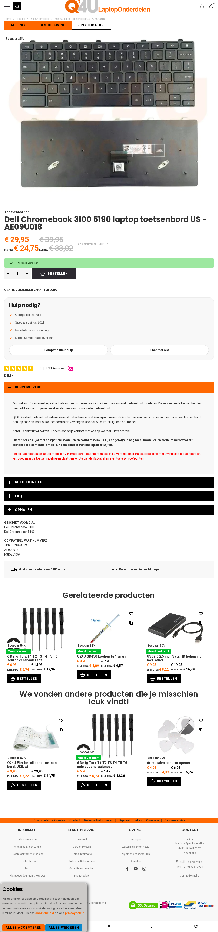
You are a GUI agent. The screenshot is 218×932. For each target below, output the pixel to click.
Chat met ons (159, 350)
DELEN (9, 375)
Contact (74, 820)
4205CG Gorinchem (189, 848)
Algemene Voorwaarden (90, 902)
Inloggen (136, 839)
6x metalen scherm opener (175, 737)
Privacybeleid (82, 875)
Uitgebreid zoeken (130, 820)
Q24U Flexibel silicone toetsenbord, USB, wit (36, 737)
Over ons (152, 820)
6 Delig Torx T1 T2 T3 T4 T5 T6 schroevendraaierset (36, 630)
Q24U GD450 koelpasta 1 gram (106, 630)
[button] (17, 6)
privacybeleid (75, 913)
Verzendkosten (82, 846)
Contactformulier (190, 875)
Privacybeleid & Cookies (49, 820)
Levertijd (82, 839)
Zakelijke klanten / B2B (135, 846)
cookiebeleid (45, 913)
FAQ (18, 496)
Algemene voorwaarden (136, 854)
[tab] (109, 387)
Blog (27, 868)
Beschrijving (28, 387)
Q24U (190, 838)
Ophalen (23, 510)
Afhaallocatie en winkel (28, 846)
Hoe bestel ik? (28, 861)
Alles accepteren (24, 927)
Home (7, 18)
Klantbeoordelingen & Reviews (28, 875)
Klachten (136, 861)
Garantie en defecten (81, 868)
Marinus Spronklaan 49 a (189, 843)
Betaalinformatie (82, 854)
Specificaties (28, 482)
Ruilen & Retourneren (98, 820)
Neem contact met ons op (28, 854)
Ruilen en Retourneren (82, 861)
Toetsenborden (16, 212)
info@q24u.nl (195, 861)
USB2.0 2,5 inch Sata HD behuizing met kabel (175, 630)
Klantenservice (174, 820)
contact (79, 431)
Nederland (190, 852)
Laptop (21, 18)
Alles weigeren (64, 927)
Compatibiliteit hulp (58, 350)
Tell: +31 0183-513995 (190, 866)
